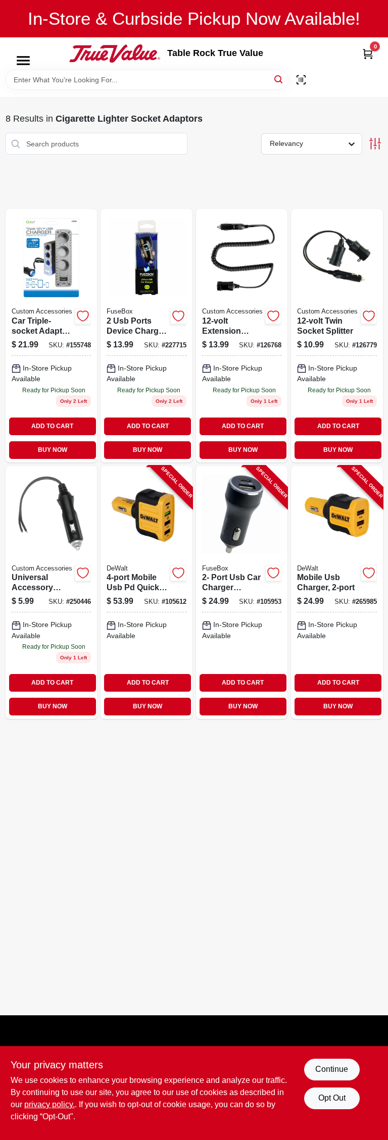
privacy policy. (49, 1104)
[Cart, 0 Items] (368, 53)
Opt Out (332, 1098)
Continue (331, 1069)
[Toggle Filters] (375, 143)
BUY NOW (52, 449)
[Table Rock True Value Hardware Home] (114, 53)
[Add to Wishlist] (83, 316)
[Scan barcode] (301, 79)
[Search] (279, 79)
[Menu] (23, 60)
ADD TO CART (52, 426)
